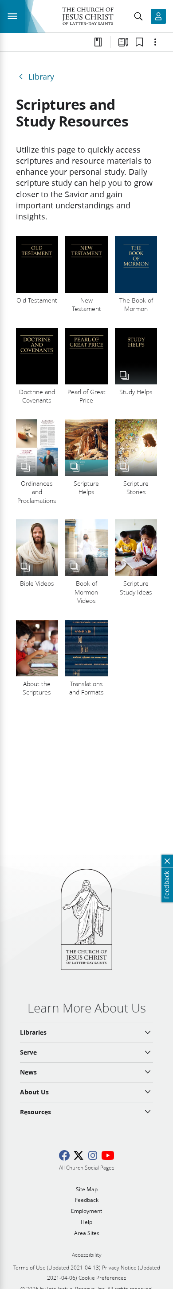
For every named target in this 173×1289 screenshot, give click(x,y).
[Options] (155, 42)
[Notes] (98, 42)
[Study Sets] (123, 42)
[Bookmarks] (139, 42)
